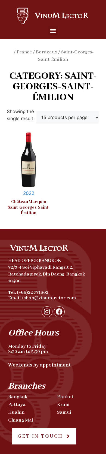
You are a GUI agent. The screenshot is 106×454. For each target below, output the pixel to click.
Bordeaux (46, 52)
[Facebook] (59, 311)
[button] (53, 30)
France (24, 52)
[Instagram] (47, 311)
